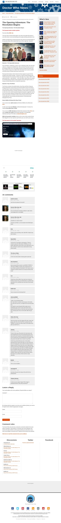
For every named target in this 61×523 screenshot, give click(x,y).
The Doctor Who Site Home (21, 518)
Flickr (38, 510)
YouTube (43, 510)
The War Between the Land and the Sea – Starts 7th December (50, 56)
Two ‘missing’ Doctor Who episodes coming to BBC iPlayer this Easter (49, 42)
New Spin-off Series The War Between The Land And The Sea (12, 448)
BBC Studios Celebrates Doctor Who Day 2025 (49, 66)
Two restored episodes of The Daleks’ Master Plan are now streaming (50, 37)
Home (3, 13)
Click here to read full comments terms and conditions (14, 433)
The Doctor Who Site (30, 504)
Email (3, 414)
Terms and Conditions (31, 518)
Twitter (18, 510)
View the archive (43, 70)
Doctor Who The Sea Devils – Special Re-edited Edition (50, 61)
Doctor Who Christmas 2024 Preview (11, 465)
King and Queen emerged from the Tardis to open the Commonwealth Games (49, 23)
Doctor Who (41, 1)
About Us (43, 518)
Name (3, 409)
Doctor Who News (10, 13)
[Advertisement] (31, 487)
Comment (4, 392)
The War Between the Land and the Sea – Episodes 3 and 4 (50, 52)
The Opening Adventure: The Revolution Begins (25, 13)
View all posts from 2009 (44, 101)
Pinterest (23, 510)
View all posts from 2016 (44, 79)
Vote (5, 134)
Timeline (46, 1)
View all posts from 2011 (44, 95)
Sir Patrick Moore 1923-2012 (9, 444)
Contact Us (38, 518)
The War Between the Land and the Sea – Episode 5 (50, 46)
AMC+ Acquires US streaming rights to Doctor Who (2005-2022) (50, 32)
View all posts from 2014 (44, 85)
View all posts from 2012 (44, 91)
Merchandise (34, 1)
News (29, 1)
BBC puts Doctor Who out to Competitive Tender (50, 27)
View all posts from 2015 (44, 82)
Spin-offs (51, 1)
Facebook (12, 510)
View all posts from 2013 (44, 88)
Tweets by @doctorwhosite (28, 442)
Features (57, 1)
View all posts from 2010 (44, 98)
